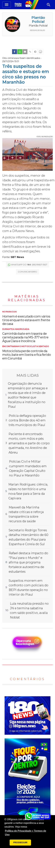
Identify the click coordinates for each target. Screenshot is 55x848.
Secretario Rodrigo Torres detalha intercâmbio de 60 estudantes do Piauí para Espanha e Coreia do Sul (28, 537)
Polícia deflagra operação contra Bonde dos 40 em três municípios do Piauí (27, 420)
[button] (27, 833)
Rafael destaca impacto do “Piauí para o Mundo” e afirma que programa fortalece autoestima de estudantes (28, 562)
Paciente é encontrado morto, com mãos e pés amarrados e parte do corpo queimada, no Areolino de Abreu (29, 443)
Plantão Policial (38, 20)
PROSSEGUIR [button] (20, 842)
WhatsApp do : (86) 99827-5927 (29, 264)
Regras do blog (37, 30)
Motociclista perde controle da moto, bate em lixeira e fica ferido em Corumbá (26, 352)
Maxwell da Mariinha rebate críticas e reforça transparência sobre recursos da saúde (26, 514)
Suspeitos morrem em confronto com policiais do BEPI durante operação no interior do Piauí (28, 587)
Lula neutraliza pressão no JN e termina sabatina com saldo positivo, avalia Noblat (29, 610)
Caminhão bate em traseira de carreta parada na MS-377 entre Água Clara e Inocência (25, 335)
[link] (14, 51)
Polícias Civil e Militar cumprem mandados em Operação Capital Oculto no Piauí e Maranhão (28, 468)
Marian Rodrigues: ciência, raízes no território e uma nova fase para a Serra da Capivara (28, 491)
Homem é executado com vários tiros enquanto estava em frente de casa (26, 318)
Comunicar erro (27, 271)
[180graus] (18, 4)
